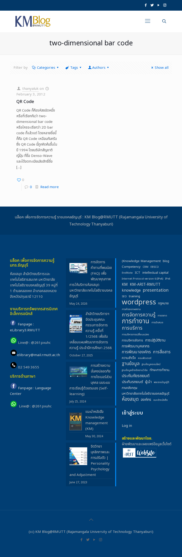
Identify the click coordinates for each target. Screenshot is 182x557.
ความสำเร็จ (129, 358)
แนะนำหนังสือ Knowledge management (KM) (96, 420)
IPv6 (167, 279)
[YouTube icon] (158, 5)
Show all (161, 67)
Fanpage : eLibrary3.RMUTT (25, 327)
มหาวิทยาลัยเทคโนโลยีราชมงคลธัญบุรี (145, 393)
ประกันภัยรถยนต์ (136, 376)
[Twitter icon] (152, 5)
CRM (145, 267)
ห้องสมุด (130, 399)
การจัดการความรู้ (138, 315)
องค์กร (146, 399)
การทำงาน (135, 321)
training (134, 296)
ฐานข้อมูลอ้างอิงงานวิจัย (135, 370)
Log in (127, 425)
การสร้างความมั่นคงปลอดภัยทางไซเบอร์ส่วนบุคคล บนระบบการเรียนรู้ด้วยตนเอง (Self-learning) (90, 380)
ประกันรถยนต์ (132, 382)
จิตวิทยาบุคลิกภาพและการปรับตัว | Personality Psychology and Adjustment (89, 461)
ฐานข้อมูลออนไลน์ (151, 364)
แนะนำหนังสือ (160, 400)
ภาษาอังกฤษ (129, 388)
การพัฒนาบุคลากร (136, 346)
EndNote (127, 273)
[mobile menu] (148, 21)
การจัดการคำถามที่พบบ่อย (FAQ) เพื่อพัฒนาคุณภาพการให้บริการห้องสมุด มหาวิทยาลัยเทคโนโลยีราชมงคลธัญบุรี (90, 279)
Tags (74, 67)
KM (125, 284)
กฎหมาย (163, 303)
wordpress (139, 302)
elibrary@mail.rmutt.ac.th (38, 355)
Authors (98, 67)
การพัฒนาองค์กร (136, 352)
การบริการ (132, 328)
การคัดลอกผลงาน (131, 309)
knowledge (131, 290)
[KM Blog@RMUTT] (33, 21)
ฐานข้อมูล (131, 364)
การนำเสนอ (157, 322)
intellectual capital (155, 272)
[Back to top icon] (91, 520)
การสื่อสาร (162, 352)
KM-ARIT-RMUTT (145, 284)
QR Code (25, 102)
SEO (124, 296)
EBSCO (154, 267)
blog (166, 261)
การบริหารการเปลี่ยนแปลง (135, 335)
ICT (137, 272)
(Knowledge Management (141, 261)
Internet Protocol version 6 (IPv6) (142, 279)
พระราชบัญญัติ (161, 382)
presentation (155, 290)
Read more (49, 187)
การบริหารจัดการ (132, 340)
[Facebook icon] (145, 5)
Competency (131, 266)
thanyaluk (30, 88)
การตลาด (162, 316)
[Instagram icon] (164, 5)
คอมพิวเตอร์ (144, 358)
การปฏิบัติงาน (155, 340)
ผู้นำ (148, 382)
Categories (46, 67)
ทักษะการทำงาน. (160, 370)
